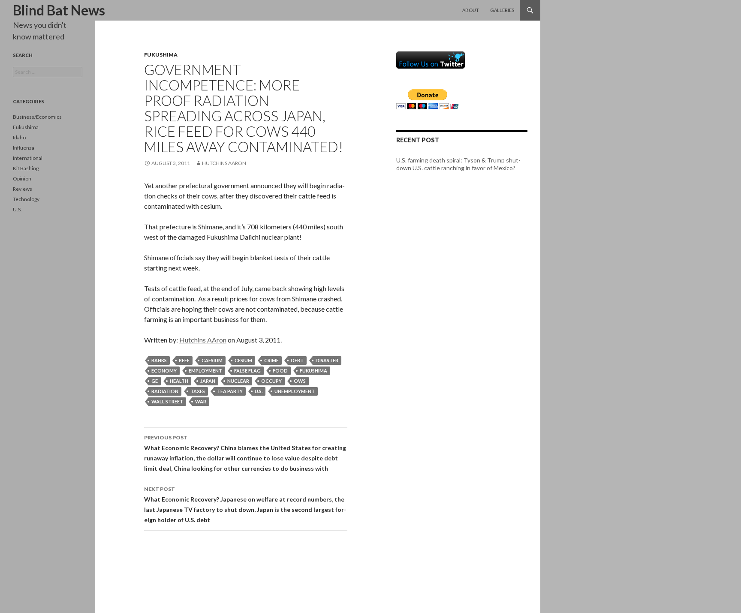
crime (271, 360)
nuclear (238, 381)
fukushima (313, 370)
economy (164, 370)
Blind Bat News (59, 10)
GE (154, 381)
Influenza (23, 147)
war (200, 401)
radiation (164, 391)
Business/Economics (37, 117)
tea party (230, 391)
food (280, 370)
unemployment (294, 391)
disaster (327, 360)
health (179, 381)
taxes (197, 391)
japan (207, 381)
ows (300, 381)
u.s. (258, 391)
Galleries (502, 10)
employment (205, 370)
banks (159, 360)
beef (184, 360)
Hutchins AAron (224, 163)
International (27, 158)
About (470, 10)
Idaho (19, 137)
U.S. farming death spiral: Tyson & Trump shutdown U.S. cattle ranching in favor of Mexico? (458, 163)
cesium (243, 360)
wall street (167, 401)
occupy (271, 381)
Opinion (22, 178)
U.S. (17, 209)
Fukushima (161, 54)
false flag (247, 370)
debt (297, 360)
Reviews (22, 189)
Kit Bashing (26, 168)
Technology (26, 199)
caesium (212, 360)
